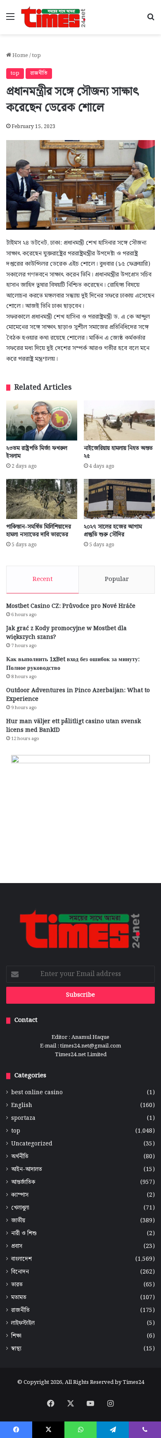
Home (19, 55)
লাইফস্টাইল (23, 1323)
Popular (117, 579)
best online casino (37, 1092)
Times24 (133, 1382)
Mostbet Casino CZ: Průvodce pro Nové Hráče (70, 606)
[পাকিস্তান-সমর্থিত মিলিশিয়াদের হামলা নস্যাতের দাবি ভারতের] (41, 499)
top (36, 55)
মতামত (18, 1297)
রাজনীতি (38, 73)
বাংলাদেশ (21, 1259)
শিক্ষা (16, 1336)
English (21, 1105)
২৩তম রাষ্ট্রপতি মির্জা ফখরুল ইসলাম (36, 452)
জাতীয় (18, 1221)
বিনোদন (20, 1272)
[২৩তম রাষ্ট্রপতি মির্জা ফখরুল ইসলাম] (41, 420)
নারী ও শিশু (24, 1233)
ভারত (17, 1285)
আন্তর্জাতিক (23, 1182)
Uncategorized (31, 1144)
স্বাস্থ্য (16, 1349)
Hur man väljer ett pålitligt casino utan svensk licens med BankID (73, 726)
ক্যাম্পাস (19, 1195)
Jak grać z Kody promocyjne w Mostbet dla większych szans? (66, 633)
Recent (43, 579)
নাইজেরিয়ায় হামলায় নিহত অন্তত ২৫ (118, 452)
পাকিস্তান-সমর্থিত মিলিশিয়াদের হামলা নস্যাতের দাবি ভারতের (38, 530)
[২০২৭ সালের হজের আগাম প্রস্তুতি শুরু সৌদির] (119, 499)
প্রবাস (16, 1246)
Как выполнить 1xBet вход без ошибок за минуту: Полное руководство (73, 664)
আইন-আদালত (26, 1169)
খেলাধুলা (20, 1208)
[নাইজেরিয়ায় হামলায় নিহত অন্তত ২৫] (119, 420)
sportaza (23, 1118)
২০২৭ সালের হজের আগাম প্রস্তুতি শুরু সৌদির (113, 530)
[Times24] (54, 17)
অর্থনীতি (19, 1156)
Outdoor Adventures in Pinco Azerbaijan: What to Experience (78, 695)
